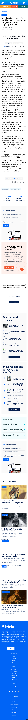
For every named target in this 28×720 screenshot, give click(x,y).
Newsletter (14, 669)
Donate (13, 6)
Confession (5, 541)
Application (14, 671)
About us (14, 701)
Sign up (6, 225)
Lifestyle (14, 658)
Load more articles (14, 357)
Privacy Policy (14, 712)
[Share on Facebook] (12, 46)
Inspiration (5, 515)
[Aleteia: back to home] (14, 2)
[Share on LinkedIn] (15, 46)
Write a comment (14, 302)
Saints (4, 487)
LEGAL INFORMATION (14, 704)
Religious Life (6, 592)
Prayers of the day (11, 435)
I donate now (9, 267)
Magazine (14, 673)
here (18, 157)
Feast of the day (10, 424)
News (14, 656)
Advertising (14, 679)
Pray (22, 6)
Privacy (14, 715)
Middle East (5, 189)
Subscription (14, 675)
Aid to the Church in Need (7, 30)
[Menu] (4, 3)
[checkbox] (3, 221)
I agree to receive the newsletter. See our (14, 221)
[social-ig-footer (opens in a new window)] (18, 692)
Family (4, 566)
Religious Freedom (15, 189)
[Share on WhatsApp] (23, 46)
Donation (14, 677)
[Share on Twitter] (18, 46)
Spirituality (4, 11)
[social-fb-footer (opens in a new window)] (12, 692)
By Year (14, 686)
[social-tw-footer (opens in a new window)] (15, 692)
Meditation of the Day (13, 430)
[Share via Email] (20, 46)
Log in (18, 296)
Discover (14, 662)
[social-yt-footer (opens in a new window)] (9, 692)
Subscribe (5, 6)
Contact (14, 709)
